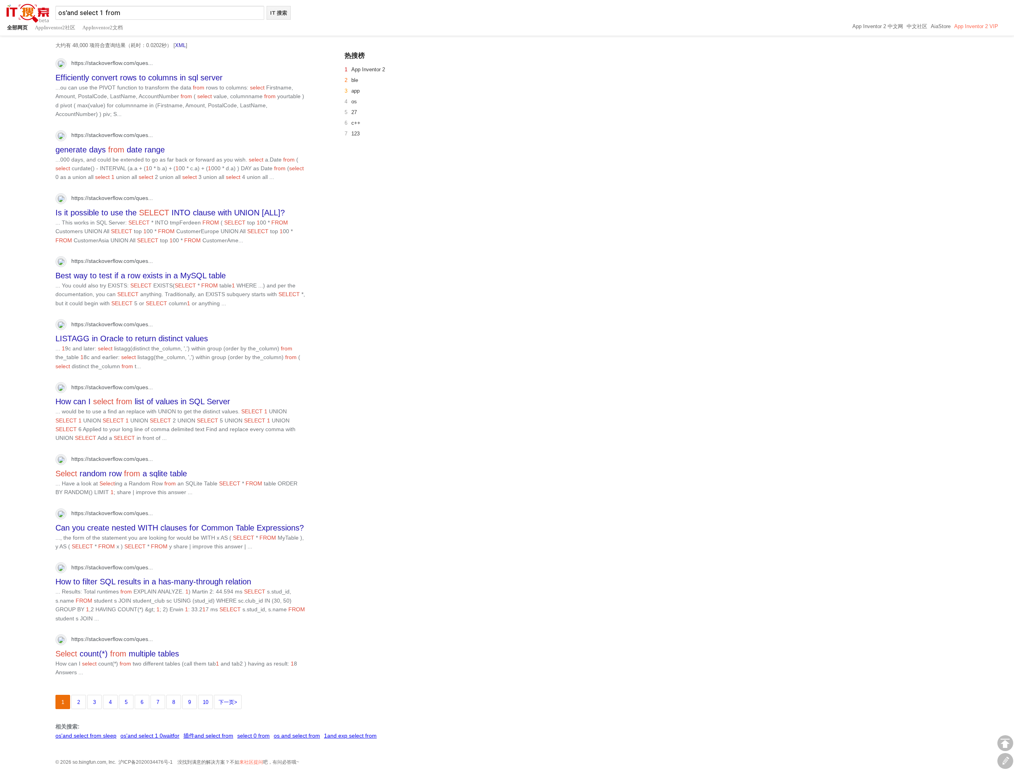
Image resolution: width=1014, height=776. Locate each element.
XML (180, 45)
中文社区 (917, 26)
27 (354, 112)
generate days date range (110, 149)
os (354, 102)
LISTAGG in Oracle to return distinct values (131, 338)
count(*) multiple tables (117, 653)
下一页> (228, 702)
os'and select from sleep (85, 735)
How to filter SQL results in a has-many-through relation (153, 581)
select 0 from (253, 735)
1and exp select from (350, 735)
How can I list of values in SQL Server (142, 401)
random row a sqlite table (121, 473)
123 (355, 134)
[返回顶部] (1005, 743)
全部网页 (17, 27)
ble (354, 80)
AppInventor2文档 (102, 27)
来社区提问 (251, 762)
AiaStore (941, 26)
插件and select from (208, 735)
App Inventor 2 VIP (976, 26)
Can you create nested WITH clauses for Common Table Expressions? (179, 527)
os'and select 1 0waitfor (149, 735)
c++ (355, 123)
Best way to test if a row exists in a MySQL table (140, 275)
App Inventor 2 (368, 69)
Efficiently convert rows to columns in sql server (139, 77)
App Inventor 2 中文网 (877, 26)
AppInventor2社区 (55, 27)
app (355, 91)
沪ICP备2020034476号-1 (145, 762)
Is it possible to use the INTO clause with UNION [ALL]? (170, 212)
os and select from (297, 735)
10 (205, 702)
